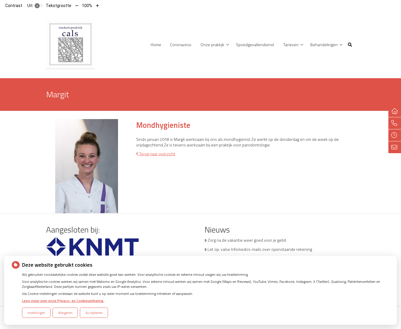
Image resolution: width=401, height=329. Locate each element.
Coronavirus (180, 44)
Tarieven (291, 44)
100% (87, 5)
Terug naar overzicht (156, 154)
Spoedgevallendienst (255, 44)
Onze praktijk (212, 44)
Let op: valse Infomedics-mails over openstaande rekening (260, 249)
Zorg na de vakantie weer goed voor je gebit (247, 240)
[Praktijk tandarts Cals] (70, 44)
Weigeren (65, 312)
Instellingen (36, 312)
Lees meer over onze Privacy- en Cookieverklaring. (63, 300)
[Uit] (39, 5)
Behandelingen (324, 44)
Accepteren (94, 312)
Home (156, 44)
